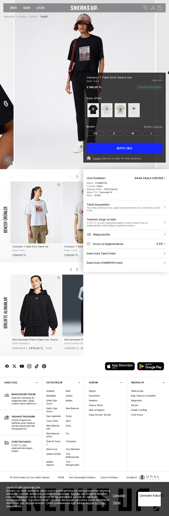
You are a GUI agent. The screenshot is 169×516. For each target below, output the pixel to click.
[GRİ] (106, 110)
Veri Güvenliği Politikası (82, 477)
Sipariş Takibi (96, 405)
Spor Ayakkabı (53, 416)
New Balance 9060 (52, 435)
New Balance (72, 408)
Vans (68, 421)
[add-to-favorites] (59, 185)
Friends (96, 158)
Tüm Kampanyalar (72, 463)
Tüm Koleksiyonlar (72, 455)
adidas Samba (53, 454)
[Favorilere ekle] (160, 76)
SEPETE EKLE (125, 148)
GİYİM (33, 16)
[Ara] (145, 7)
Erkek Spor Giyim (51, 402)
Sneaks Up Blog (139, 410)
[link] (126, 207)
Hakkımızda (137, 391)
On (67, 433)
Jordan (69, 395)
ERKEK (13, 7)
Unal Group (137, 414)
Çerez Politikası (109, 477)
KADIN (26, 7)
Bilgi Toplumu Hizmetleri (143, 395)
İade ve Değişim (96, 410)
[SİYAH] (93, 110)
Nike (68, 391)
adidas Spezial (50, 463)
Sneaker (50, 391)
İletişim (92, 391)
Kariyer (134, 405)
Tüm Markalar (73, 449)
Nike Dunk (51, 449)
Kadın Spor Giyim (52, 410)
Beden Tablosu (153, 126)
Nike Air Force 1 (53, 443)
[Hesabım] (153, 7)
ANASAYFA (9, 16)
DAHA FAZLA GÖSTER (149, 178)
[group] (36, 220)
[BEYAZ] (134, 110)
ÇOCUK (40, 7)
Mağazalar (136, 400)
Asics (68, 425)
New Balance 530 (52, 427)
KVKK (61, 477)
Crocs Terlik (52, 421)
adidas (69, 400)
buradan (100, 503)
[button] (8, 160)
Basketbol (51, 395)
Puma (69, 416)
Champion (71, 441)
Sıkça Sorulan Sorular (100, 414)
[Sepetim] (159, 7)
